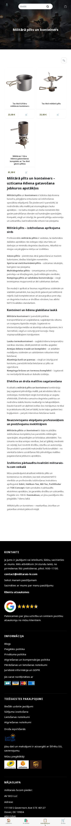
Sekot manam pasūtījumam (20, 580)
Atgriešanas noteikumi (17, 722)
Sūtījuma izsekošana (16, 711)
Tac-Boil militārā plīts (51, 103)
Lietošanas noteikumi (17, 717)
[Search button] (48, 6)
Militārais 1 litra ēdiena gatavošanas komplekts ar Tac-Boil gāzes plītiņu (20, 160)
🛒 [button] (26, 114)
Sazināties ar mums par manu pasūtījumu (28, 585)
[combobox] (31, 6)
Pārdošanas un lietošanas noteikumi (25, 665)
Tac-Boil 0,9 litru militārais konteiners (19, 104)
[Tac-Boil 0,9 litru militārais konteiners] (20, 82)
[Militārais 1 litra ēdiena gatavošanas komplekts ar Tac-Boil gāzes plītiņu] (20, 135)
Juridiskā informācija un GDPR (22, 670)
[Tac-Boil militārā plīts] (51, 82)
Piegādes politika (14, 649)
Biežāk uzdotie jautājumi (18, 706)
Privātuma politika (15, 654)
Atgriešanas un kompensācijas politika (27, 659)
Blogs (7, 643)
